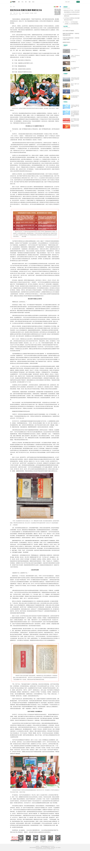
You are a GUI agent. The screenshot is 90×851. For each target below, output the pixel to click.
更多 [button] (33, 1)
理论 (11, 6)
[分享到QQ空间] (58, 6)
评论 (22, 1)
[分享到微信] (54, 6)
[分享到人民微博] (57, 6)
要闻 (19, 1)
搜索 (78, 1)
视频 (29, 1)
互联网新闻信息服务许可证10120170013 (47, 846)
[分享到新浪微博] (55, 6)
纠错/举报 (37, 846)
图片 (26, 1)
